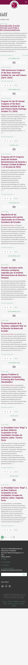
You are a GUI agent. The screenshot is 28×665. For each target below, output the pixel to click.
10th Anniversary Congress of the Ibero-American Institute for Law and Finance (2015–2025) (13, 74)
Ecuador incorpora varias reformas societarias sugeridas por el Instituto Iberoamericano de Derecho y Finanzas (14, 272)
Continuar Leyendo (6, 55)
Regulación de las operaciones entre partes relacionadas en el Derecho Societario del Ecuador (13, 218)
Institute (9, 601)
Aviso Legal (20, 597)
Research (22, 601)
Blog (6, 24)
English (14, 605)
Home (4, 601)
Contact (22, 603)
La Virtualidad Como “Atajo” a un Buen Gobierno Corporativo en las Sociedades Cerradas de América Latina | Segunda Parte (14, 494)
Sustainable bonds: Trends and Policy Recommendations (10, 27)
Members (16, 601)
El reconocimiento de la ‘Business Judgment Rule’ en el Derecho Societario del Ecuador (13, 327)
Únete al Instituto (8, 568)
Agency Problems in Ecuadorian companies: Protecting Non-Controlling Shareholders (13, 378)
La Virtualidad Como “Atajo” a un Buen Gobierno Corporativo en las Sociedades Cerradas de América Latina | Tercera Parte (14, 433)
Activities (8, 67)
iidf (2, 24)
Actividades (6, 562)
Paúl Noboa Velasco (9, 225)
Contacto (6, 565)
